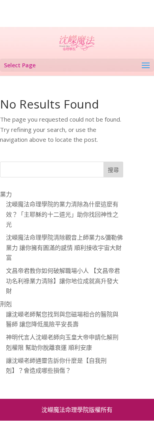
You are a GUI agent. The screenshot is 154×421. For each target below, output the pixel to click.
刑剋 (6, 304)
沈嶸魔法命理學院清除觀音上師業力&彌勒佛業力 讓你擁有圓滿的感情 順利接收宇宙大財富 (64, 247)
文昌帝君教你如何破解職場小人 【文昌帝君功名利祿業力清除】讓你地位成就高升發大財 (63, 281)
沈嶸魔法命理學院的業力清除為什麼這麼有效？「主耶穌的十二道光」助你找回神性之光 (62, 214)
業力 (6, 194)
